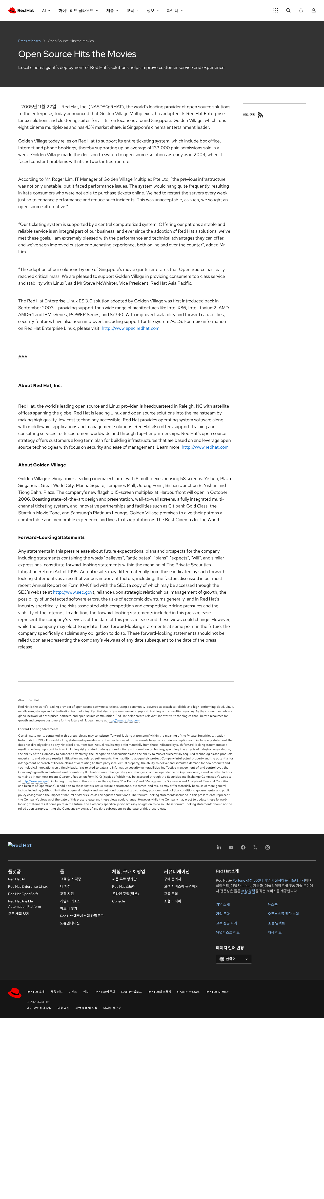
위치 (86, 992)
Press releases (29, 41)
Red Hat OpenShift (23, 894)
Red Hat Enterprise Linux (28, 886)
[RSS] (260, 115)
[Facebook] (243, 849)
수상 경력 (248, 891)
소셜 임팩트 (276, 923)
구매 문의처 (172, 879)
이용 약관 (63, 1008)
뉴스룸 (273, 904)
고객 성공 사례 (226, 923)
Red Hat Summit (217, 992)
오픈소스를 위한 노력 (283, 914)
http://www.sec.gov (72, 592)
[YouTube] (231, 849)
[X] (255, 849)
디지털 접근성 (112, 1008)
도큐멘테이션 (70, 923)
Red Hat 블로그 (131, 992)
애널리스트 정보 (228, 932)
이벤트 (73, 992)
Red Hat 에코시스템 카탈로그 (82, 916)
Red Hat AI (16, 879)
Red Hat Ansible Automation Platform (24, 904)
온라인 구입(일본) (125, 894)
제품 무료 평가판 (124, 879)
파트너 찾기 (68, 908)
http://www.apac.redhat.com (130, 328)
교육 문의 (171, 894)
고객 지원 (67, 894)
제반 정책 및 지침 (86, 1008)
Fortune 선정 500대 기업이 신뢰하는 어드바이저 (269, 880)
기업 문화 (223, 914)
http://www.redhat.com (205, 447)
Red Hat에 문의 (105, 992)
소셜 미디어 (172, 901)
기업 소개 (223, 904)
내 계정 (65, 886)
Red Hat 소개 (36, 992)
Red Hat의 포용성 (159, 992)
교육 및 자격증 (70, 879)
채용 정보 (275, 932)
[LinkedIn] (219, 849)
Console (118, 901)
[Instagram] (268, 849)
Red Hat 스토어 (123, 886)
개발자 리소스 (70, 901)
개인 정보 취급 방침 (39, 1008)
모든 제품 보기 (18, 914)
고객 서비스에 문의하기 (181, 886)
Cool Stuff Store (188, 992)
